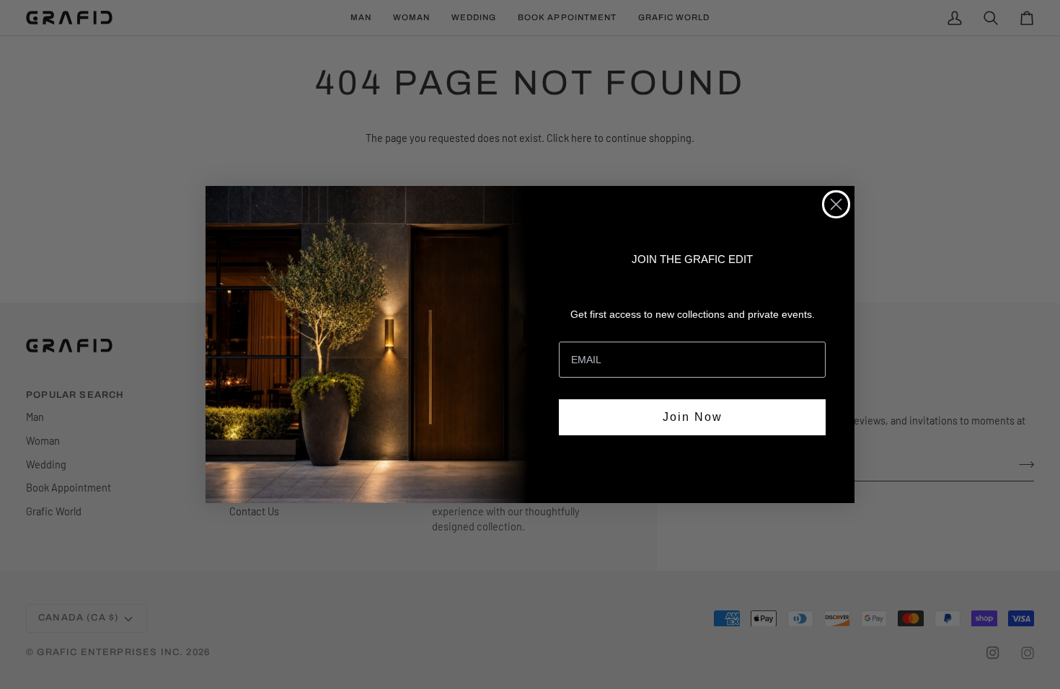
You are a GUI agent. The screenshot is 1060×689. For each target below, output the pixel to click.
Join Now (693, 417)
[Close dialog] (836, 204)
